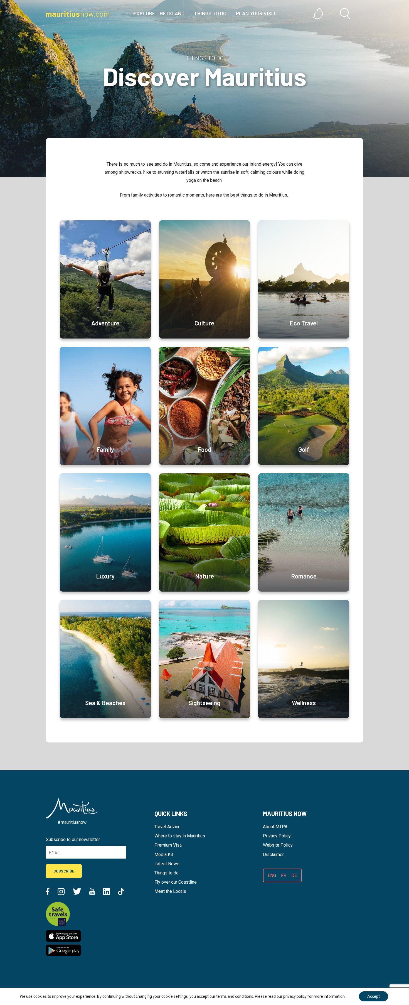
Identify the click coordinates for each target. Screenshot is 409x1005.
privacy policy (294, 996)
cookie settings (174, 996)
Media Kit (163, 854)
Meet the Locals (170, 891)
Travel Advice (167, 826)
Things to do (166, 873)
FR (283, 875)
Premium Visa (168, 845)
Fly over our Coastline (175, 882)
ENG (272, 875)
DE (294, 875)
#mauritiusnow (72, 822)
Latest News (166, 863)
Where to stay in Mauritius (179, 836)
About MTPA (275, 826)
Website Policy (278, 845)
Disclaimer (273, 854)
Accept (373, 996)
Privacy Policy (277, 836)
